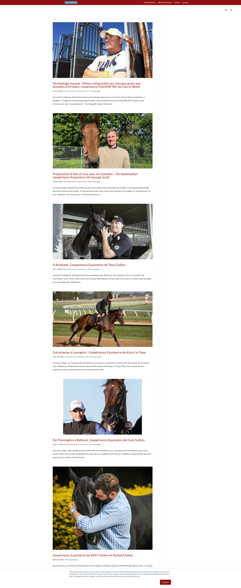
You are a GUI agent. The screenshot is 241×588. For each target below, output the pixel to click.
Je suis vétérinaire (71, 2)
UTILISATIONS (164, 10)
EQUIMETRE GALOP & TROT (121, 10)
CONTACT (218, 10)
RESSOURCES (202, 10)
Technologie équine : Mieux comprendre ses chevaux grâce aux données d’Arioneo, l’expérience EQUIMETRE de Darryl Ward (97, 85)
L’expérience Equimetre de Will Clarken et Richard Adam (93, 555)
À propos (185, 2)
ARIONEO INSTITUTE (144, 10)
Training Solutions (150, 2)
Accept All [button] (165, 582)
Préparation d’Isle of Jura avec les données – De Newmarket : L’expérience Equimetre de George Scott (96, 175)
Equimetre (83, 91)
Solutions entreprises (165, 2)
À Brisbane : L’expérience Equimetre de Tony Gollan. (89, 265)
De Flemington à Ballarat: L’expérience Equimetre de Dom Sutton (99, 440)
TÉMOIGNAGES (179, 10)
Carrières (177, 2)
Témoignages (94, 91)
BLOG (191, 10)
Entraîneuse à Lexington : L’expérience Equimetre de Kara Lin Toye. (99, 352)
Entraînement (70, 91)
